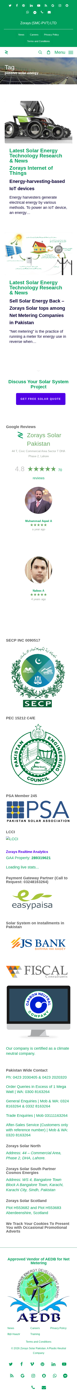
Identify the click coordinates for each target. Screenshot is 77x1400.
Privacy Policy (58, 1328)
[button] (64, 52)
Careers (35, 1328)
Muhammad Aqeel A (38, 521)
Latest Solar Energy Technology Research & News (35, 155)
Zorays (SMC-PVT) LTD (38, 23)
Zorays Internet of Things (31, 170)
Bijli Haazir (13, 1334)
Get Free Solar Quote (41, 398)
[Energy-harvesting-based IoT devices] (39, 122)
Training (35, 1334)
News (10, 1328)
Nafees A (38, 590)
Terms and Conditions (38, 1341)
